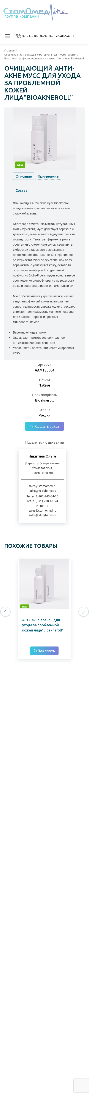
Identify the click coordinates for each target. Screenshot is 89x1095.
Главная (9, 50)
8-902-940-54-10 (61, 36)
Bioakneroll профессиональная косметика (30, 58)
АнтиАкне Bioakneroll (71, 58)
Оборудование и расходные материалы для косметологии (40, 54)
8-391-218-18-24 (34, 36)
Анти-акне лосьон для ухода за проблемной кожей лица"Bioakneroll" (43, 625)
